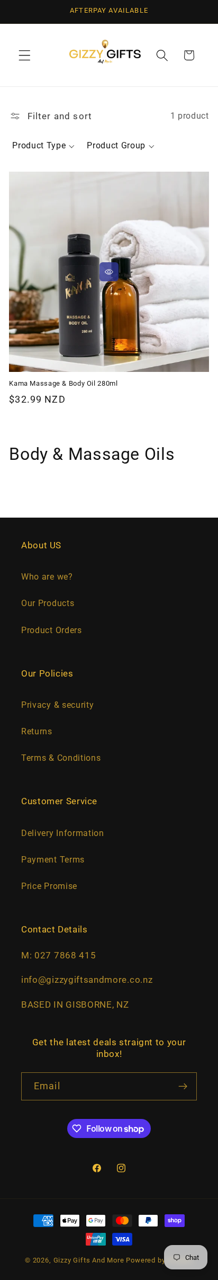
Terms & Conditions (61, 758)
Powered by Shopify (159, 1260)
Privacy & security (57, 705)
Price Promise (49, 886)
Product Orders (51, 630)
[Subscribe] (182, 1086)
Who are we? (47, 577)
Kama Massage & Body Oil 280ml (63, 383)
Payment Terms (53, 860)
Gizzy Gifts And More (88, 1260)
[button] (24, 55)
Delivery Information (62, 833)
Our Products (47, 603)
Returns (36, 731)
